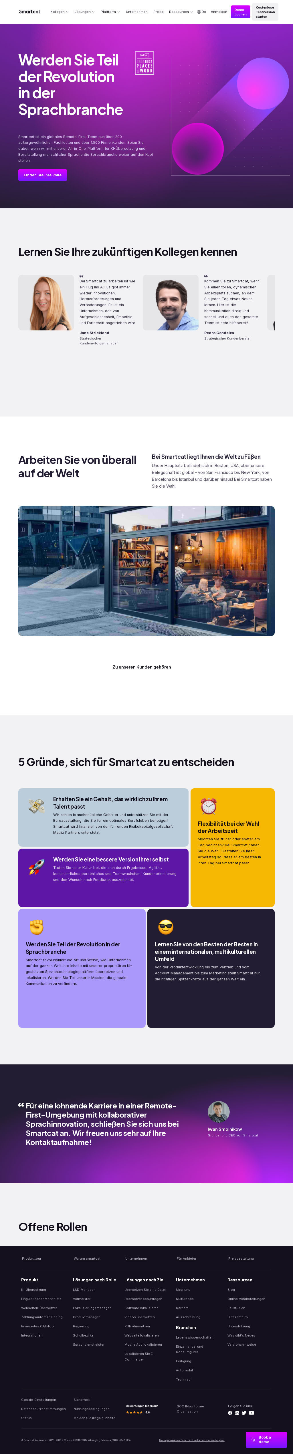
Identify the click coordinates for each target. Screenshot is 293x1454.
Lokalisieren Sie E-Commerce (139, 1356)
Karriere (182, 1308)
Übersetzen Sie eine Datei (145, 1290)
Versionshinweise (241, 1345)
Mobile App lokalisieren (143, 1345)
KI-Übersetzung (33, 1290)
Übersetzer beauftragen (143, 1299)
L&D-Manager (84, 1290)
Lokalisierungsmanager (92, 1308)
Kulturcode (185, 1299)
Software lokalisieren (141, 1308)
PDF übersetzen (137, 1326)
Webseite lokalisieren (141, 1335)
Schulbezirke (83, 1335)
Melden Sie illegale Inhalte (94, 1418)
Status (26, 1418)
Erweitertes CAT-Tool (38, 1326)
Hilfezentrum (237, 1317)
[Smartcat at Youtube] (251, 1413)
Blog (231, 1290)
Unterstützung (238, 1326)
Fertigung (183, 1361)
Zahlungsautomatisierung (42, 1317)
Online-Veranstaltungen (246, 1299)
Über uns (183, 1290)
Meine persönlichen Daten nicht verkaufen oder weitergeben (192, 1440)
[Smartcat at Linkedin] (237, 1413)
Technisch (184, 1379)
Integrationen (32, 1335)
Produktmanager (86, 1317)
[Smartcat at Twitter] (244, 1413)
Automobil (184, 1370)
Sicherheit (82, 1400)
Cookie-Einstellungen (38, 1400)
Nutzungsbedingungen (92, 1409)
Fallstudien (236, 1308)
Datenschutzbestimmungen (43, 1409)
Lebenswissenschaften (194, 1337)
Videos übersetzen (139, 1317)
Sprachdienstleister (88, 1345)
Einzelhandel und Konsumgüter (189, 1349)
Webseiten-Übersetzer (39, 1308)
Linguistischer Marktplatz (41, 1299)
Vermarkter (81, 1299)
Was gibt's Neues (241, 1335)
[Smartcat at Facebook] (230, 1413)
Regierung (81, 1326)
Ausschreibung (188, 1317)
